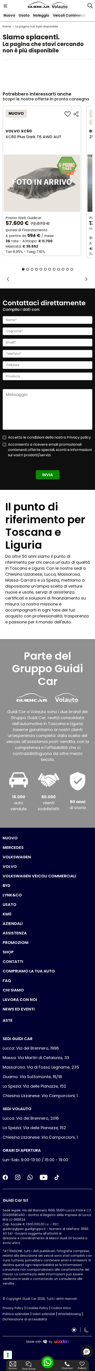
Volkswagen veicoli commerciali (39, 876)
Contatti (13, 961)
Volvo (10, 866)
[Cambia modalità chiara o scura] (80, 1330)
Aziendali (13, 923)
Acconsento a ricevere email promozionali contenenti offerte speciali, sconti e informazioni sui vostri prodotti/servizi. (50, 450)
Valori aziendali (43, 1314)
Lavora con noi (20, 999)
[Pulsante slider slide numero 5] (41, 269)
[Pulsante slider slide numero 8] (54, 269)
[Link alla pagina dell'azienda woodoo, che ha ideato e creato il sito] (47, 1341)
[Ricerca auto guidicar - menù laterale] (90, 5)
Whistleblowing (69, 1314)
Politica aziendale (16, 1314)
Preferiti (82, 1368)
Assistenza (15, 933)
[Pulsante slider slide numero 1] (23, 269)
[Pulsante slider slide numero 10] (63, 269)
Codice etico (61, 1308)
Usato (24, 15)
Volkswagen (17, 857)
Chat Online (28, 1369)
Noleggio (41, 15)
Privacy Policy (13, 1308)
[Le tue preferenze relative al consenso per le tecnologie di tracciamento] (8, 1355)
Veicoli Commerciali (71, 15)
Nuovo (9, 15)
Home (7, 26)
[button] (86, 1351)
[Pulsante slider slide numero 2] (27, 269)
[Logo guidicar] (39, 6)
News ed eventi (19, 1009)
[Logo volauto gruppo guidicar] (59, 5)
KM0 (7, 914)
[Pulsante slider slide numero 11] (67, 269)
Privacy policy (79, 437)
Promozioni (15, 942)
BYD (6, 885)
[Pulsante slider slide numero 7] (49, 269)
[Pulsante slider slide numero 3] (32, 269)
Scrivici (13, 1368)
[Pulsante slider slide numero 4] (36, 269)
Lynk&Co (12, 895)
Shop (8, 952)
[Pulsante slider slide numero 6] (45, 269)
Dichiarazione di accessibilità (25, 1319)
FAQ (7, 980)
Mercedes (13, 847)
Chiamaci (67, 1368)
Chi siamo (13, 990)
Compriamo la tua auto (29, 971)
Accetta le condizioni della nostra (49, 437)
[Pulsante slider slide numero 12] (71, 269)
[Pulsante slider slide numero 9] (58, 269)
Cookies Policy (37, 1308)
